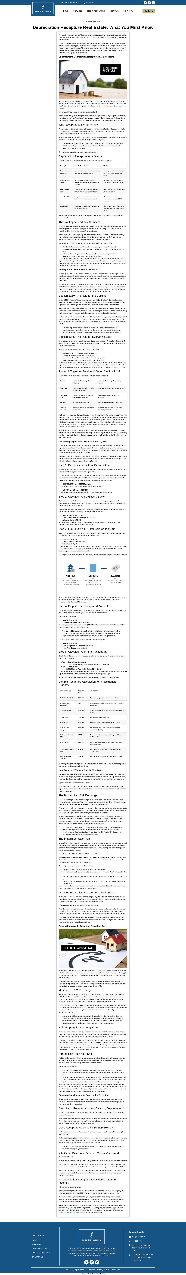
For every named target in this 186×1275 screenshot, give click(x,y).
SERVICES (77, 11)
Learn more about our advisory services (72, 1212)
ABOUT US (114, 11)
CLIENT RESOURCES (96, 11)
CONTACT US (129, 11)
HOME (65, 11)
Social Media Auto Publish (86, 1273)
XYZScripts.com (102, 1273)
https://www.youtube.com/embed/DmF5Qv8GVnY (75, 783)
